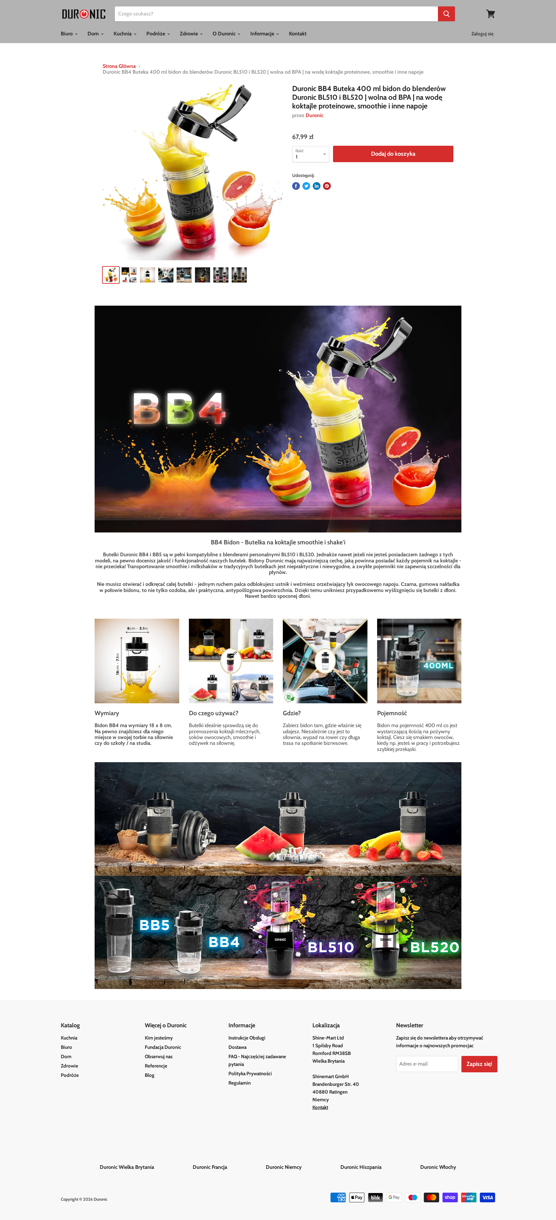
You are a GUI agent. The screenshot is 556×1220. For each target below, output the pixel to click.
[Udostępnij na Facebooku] (296, 186)
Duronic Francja (228, 1167)
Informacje (262, 34)
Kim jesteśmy (159, 1038)
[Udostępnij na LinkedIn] (316, 186)
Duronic (314, 115)
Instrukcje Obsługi (246, 1038)
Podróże (156, 34)
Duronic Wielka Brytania (145, 1167)
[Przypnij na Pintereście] (327, 186)
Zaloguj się (482, 34)
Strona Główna (119, 66)
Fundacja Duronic (163, 1047)
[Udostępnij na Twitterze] (306, 186)
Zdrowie (189, 34)
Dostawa (237, 1047)
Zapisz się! (479, 1064)
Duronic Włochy (438, 1167)
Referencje (156, 1066)
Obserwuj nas (158, 1056)
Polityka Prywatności (250, 1074)
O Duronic (225, 34)
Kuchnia (123, 34)
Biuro (67, 34)
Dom (94, 34)
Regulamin (239, 1083)
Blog (149, 1075)
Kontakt (298, 34)
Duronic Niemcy (302, 1167)
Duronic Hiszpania (379, 1167)
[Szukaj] (446, 13)
